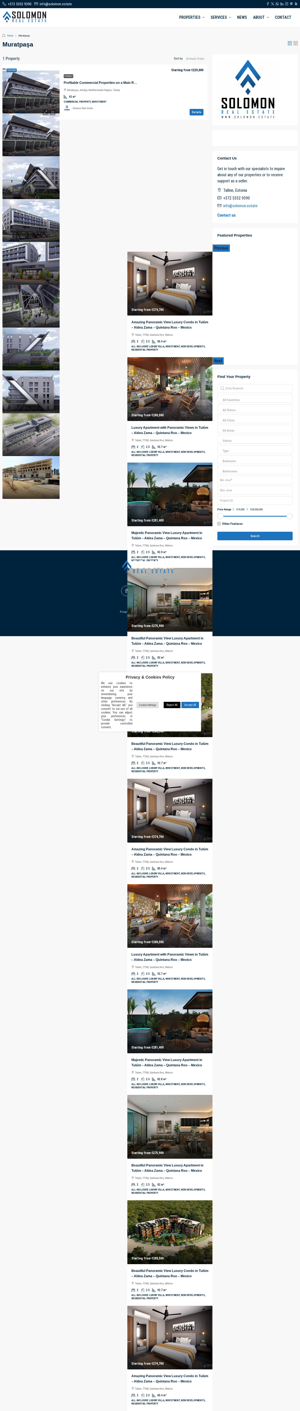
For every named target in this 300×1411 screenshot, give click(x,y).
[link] (31, 92)
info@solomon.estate (240, 205)
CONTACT (283, 17)
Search (255, 536)
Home (10, 35)
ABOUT (259, 17)
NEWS (242, 17)
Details (196, 112)
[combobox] (195, 62)
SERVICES (219, 17)
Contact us (226, 215)
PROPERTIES (189, 17)
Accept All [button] (190, 705)
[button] (290, 43)
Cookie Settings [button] (147, 705)
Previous (221, 248)
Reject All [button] (172, 705)
